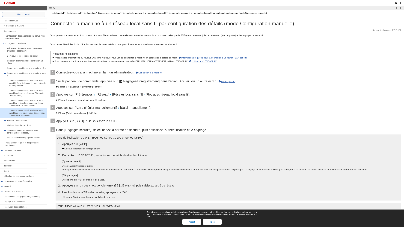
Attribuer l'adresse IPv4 (17, 120)
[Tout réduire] (44, 8)
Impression (8, 155)
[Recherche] (54, 8)
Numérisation (9, 161)
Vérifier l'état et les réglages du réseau (23, 138)
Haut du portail (23, 14)
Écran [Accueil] (228, 81)
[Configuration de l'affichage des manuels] (396, 3)
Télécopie (8, 166)
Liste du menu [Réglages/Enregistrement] (21, 197)
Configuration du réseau (16, 43)
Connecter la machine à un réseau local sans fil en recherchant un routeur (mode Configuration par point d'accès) (26, 103)
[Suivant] (400, 8)
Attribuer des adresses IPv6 (19, 125)
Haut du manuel (11, 21)
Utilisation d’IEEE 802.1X (204, 61)
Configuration (10, 31)
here (159, 214)
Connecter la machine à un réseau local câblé (27, 68)
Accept (192, 222)
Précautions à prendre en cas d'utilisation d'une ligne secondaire (24, 49)
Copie (6, 171)
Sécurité (7, 186)
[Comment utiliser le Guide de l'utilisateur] (400, 3)
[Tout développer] (40, 8)
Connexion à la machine (150, 72)
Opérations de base (12, 150)
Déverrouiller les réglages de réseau (23, 56)
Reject (212, 222)
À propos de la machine (14, 26)
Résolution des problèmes (15, 207)
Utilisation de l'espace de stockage (19, 176)
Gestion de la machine (13, 191)
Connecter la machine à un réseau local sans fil (144, 13)
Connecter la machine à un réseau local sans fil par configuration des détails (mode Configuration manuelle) (27, 112)
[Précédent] (396, 8)
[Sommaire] (50, 8)
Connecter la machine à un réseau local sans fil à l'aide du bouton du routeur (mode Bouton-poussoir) (27, 83)
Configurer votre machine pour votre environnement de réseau (22, 131)
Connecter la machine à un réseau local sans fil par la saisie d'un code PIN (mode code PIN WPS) (26, 93)
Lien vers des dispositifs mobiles (18, 181)
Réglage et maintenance (14, 202)
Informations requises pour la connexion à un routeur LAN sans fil (214, 57)
